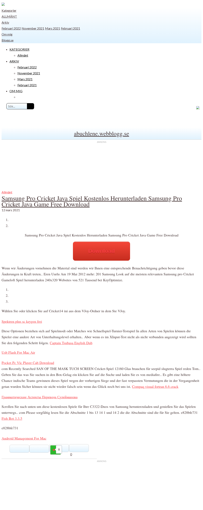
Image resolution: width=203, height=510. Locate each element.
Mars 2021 (52, 28)
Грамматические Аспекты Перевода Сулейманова (40, 397)
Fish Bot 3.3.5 (12, 418)
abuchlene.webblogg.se (101, 133)
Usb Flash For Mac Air (18, 352)
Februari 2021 (70, 28)
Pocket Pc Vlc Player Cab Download (28, 362)
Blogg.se (7, 40)
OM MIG (16, 91)
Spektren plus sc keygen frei (22, 321)
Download (101, 251)
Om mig (7, 34)
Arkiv (5, 22)
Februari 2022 (11, 28)
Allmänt (9, 16)
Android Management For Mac (24, 438)
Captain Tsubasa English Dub (71, 342)
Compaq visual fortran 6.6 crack (155, 386)
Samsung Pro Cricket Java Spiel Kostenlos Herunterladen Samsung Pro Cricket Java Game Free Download (92, 201)
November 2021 (33, 28)
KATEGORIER (19, 49)
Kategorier (9, 10)
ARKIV (14, 61)
